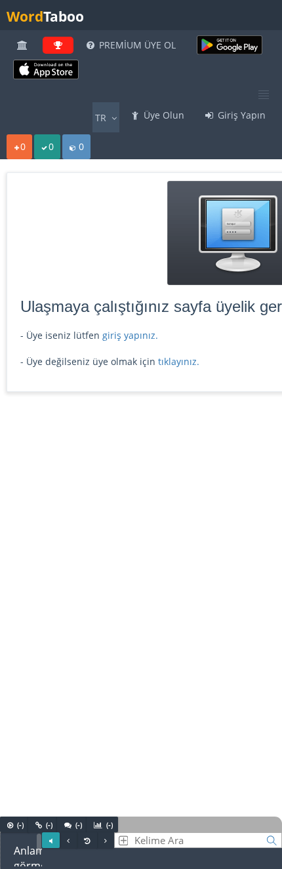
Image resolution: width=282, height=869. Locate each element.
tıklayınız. (178, 361)
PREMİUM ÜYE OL (136, 45)
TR (102, 117)
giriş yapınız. (130, 335)
